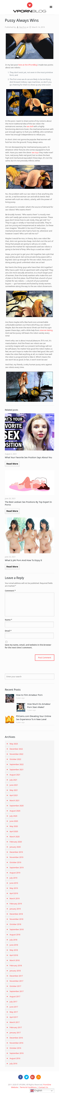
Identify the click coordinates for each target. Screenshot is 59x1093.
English (38, 1090)
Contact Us (43, 1087)
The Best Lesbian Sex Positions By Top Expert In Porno (28, 503)
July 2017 (13, 1001)
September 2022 (16, 764)
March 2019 (14, 898)
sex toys (35, 152)
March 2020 (14, 836)
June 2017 (14, 1006)
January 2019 (15, 908)
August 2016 (15, 1058)
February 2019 (16, 903)
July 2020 (13, 816)
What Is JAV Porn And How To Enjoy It (23, 560)
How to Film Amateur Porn (29, 694)
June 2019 (14, 883)
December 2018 (16, 914)
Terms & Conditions (28, 1087)
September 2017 (16, 991)
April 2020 (14, 831)
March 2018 (14, 960)
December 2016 (16, 1037)
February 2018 (16, 965)
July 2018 (13, 939)
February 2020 (16, 841)
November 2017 (16, 981)
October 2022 (15, 759)
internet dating (46, 330)
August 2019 (15, 872)
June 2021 (14, 785)
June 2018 (14, 945)
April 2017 (14, 1017)
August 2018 (15, 934)
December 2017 (16, 976)
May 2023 (14, 743)
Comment (10, 590)
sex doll (30, 126)
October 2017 (15, 986)
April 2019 (14, 893)
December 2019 (16, 852)
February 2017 (16, 1027)
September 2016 (16, 1053)
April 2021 (14, 795)
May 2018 (14, 950)
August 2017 (15, 996)
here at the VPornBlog (27, 64)
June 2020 (14, 821)
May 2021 (14, 790)
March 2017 (14, 1022)
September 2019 (16, 867)
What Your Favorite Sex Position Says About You (28, 457)
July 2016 (13, 1063)
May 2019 (14, 888)
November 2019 (16, 857)
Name (8, 619)
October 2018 (15, 924)
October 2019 (15, 862)
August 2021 (15, 774)
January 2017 (15, 1032)
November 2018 (16, 919)
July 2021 (13, 780)
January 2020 (15, 847)
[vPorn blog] (29, 7)
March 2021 (14, 800)
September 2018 (16, 929)
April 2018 (14, 955)
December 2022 (16, 749)
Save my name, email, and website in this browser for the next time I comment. (28, 646)
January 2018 (15, 970)
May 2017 (14, 1012)
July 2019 (13, 878)
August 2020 (15, 810)
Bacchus (22, 27)
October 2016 (15, 1048)
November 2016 (16, 1043)
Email (8, 631)
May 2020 (14, 826)
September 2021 (16, 769)
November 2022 (16, 754)
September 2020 (16, 805)
